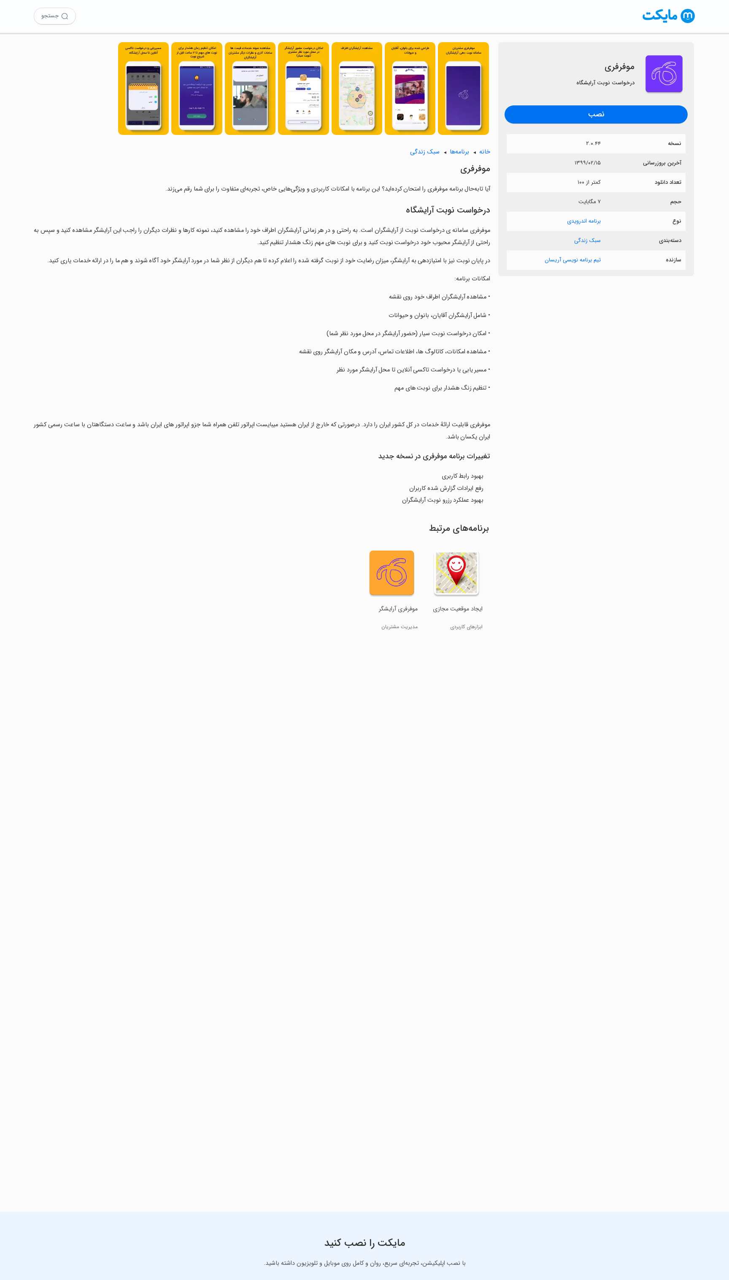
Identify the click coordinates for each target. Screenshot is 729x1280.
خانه (484, 152)
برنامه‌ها (459, 152)
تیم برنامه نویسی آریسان (573, 259)
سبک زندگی (587, 240)
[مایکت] (669, 23)
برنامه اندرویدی (584, 221)
